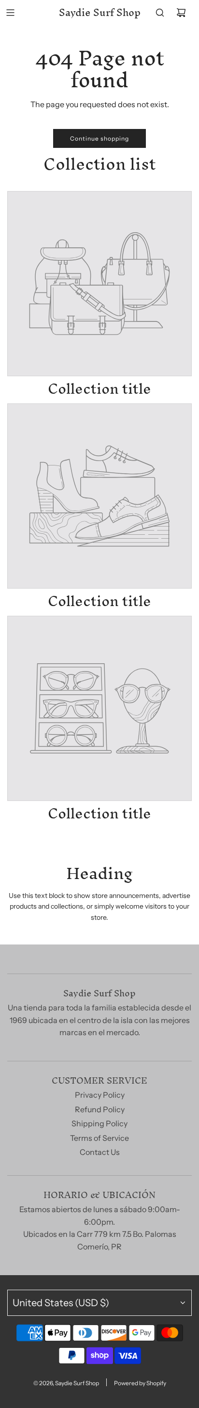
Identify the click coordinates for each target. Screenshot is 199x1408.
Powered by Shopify (140, 1383)
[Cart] (181, 12)
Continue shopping (99, 138)
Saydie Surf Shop (100, 12)
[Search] (160, 12)
